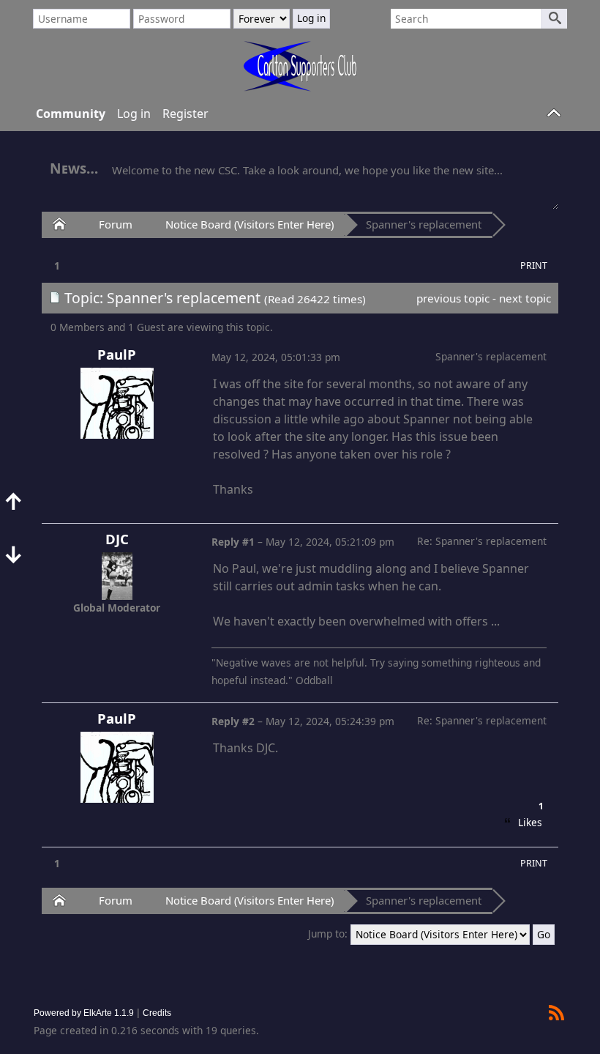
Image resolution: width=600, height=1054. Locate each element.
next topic (525, 298)
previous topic (453, 298)
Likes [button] (529, 820)
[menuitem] (534, 265)
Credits (157, 1012)
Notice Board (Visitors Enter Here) (249, 224)
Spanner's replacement (423, 224)
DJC (117, 539)
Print (533, 265)
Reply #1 (233, 542)
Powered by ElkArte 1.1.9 (84, 1012)
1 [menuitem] (57, 265)
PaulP (116, 354)
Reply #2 (233, 721)
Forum (115, 224)
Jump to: (328, 933)
